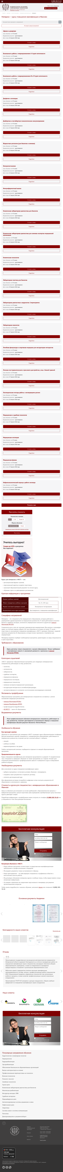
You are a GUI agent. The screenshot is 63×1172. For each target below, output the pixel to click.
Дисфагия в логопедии (10, 98)
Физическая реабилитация (10, 1090)
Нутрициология (7, 1059)
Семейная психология (9, 1082)
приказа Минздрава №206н (12, 701)
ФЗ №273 (7, 709)
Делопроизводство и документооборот (14, 1116)
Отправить (43, 851)
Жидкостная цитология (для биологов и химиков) (19, 143)
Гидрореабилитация (8, 1061)
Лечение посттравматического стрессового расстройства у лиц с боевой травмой (29, 370)
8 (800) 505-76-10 (56, 1)
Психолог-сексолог (8, 1079)
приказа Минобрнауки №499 (13, 704)
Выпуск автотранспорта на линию (12, 1070)
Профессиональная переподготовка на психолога (17, 1073)
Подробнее (31, 46)
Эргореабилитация (8, 1064)
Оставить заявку (31, 42)
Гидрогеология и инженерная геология (14, 1056)
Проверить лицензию (52, 8)
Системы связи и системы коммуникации (14, 1111)
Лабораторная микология (11, 325)
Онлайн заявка (43, 1140)
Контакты (29, 1139)
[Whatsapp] (10, 1167)
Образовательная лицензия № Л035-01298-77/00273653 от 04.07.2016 (17, 10)
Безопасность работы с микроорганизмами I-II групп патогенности (24, 53)
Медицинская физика (10, 460)
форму (41, 887)
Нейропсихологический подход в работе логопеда (19, 482)
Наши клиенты (30, 1136)
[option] (10, 905)
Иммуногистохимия (9, 166)
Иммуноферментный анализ (12, 188)
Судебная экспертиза (8, 1096)
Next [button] (61, 913)
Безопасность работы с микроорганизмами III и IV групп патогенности (25, 76)
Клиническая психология (11, 258)
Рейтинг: (6, 1156)
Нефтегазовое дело (8, 1105)
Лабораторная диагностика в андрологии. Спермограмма (21, 303)
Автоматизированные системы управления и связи (17, 1102)
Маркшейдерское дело (9, 1099)
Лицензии (29, 1132)
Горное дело (6, 1085)
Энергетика (5, 1108)
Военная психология (8, 1076)
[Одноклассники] (7, 1167)
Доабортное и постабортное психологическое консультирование (23, 121)
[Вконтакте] (3, 1167)
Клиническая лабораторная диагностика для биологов (20, 211)
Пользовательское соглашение (8, 1163)
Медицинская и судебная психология (15, 415)
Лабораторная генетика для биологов (15, 280)
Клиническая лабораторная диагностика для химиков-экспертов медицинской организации (28, 234)
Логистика (5, 1113)
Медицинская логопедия (11, 437)
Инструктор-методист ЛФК (10, 1093)
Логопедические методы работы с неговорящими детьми (21, 392)
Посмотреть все (56, 931)
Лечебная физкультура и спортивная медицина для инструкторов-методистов (28, 347)
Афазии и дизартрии (9, 31)
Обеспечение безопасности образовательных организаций (20, 1067)
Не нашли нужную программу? (31, 25)
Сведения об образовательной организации (31, 1128)
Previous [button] (1, 913)
